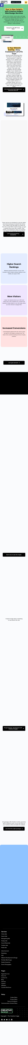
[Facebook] (2, 1019)
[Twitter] (4, 1019)
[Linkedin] (11, 1019)
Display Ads (4, 940)
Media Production (5, 962)
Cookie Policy (13, 997)
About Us (3, 975)
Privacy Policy (13, 999)
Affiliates (3, 985)
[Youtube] (7, 1019)
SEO (2, 955)
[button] (2, 5)
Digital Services (5, 973)
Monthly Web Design (6, 960)
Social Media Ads (5, 943)
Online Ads (4, 934)
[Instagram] (9, 1019)
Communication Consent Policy (9, 1003)
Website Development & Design (9, 957)
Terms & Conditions (12, 1001)
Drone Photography (6, 964)
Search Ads (4, 936)
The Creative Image (13, 1016)
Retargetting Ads (5, 938)
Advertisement (5, 951)
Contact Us (4, 977)
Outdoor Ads (4, 945)
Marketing (3, 953)
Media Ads (4, 947)
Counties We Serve (6, 987)
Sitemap (3, 981)
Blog (2, 979)
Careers (3, 983)
